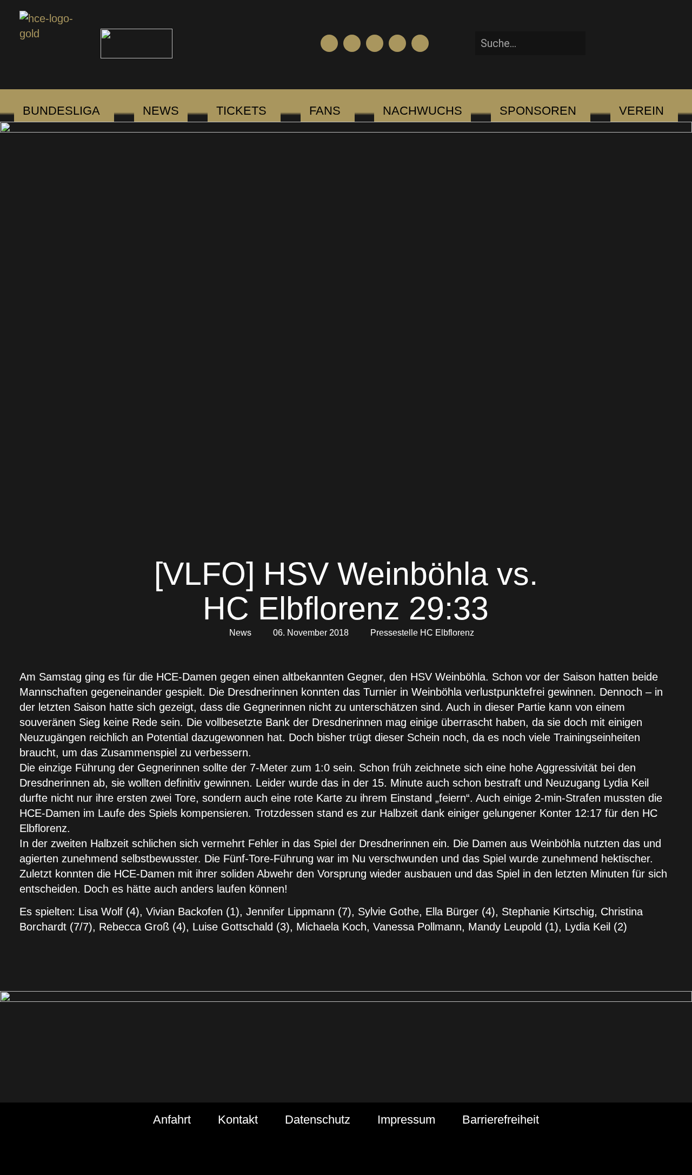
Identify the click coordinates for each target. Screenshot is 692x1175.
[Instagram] (374, 43)
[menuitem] (61, 110)
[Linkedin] (420, 43)
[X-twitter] (397, 43)
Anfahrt (172, 1119)
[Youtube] (352, 43)
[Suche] (601, 43)
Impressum (406, 1119)
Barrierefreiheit (500, 1119)
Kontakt (238, 1119)
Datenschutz (317, 1119)
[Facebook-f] (329, 43)
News (240, 632)
